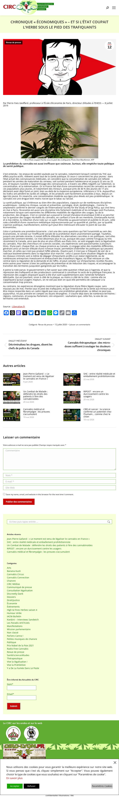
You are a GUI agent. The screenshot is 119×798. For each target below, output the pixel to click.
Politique (11, 642)
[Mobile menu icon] (114, 8)
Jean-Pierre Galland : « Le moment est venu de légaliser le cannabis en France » (38, 376)
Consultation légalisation (20, 590)
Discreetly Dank (15, 594)
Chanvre (11, 581)
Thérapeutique (14, 658)
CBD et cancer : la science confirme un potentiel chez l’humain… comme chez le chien (97, 413)
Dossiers (11, 597)
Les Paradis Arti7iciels (18, 623)
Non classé (12, 632)
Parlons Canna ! (15, 636)
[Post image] (11, 379)
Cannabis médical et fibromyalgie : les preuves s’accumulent (36, 411)
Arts (9, 568)
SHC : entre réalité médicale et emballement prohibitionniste (99, 375)
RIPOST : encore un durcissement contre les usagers (96, 394)
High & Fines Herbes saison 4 (22, 610)
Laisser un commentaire (79, 325)
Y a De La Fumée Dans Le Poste (23, 668)
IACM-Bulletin (14, 616)
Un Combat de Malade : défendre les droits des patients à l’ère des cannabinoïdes (35, 395)
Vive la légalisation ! (17, 662)
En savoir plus (14, 778)
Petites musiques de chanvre (22, 639)
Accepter (14, 786)
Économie (12, 603)
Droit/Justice (13, 600)
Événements (13, 606)
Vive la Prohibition (16, 665)
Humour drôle (14, 613)
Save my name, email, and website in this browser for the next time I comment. (40, 494)
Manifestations (14, 626)
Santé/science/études (18, 655)
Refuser (31, 786)
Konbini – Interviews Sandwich (23, 619)
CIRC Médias (13, 584)
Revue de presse (13, 42)
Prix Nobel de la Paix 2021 (20, 645)
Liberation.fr (18, 306)
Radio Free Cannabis (17, 649)
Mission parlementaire (19, 629)
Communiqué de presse (19, 587)
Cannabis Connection (18, 577)
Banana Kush (14, 571)
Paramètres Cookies (102, 786)
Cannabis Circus (15, 574)
